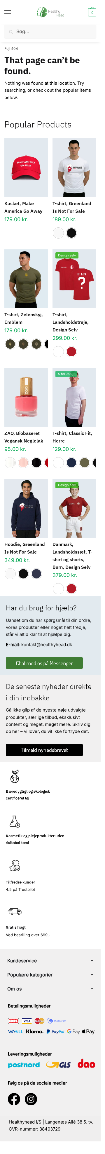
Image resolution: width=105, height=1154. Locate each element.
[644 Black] (36, 463)
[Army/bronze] (23, 344)
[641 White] (10, 463)
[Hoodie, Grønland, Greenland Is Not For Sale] (26, 508)
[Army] (84, 463)
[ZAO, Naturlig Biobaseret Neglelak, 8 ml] (26, 397)
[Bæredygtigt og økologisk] (14, 777)
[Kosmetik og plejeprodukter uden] (14, 821)
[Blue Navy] (71, 463)
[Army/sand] (36, 344)
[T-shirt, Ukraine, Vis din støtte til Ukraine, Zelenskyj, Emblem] (26, 278)
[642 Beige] (23, 463)
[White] (58, 233)
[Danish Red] (71, 352)
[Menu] (13, 12)
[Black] (71, 233)
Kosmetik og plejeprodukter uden (35, 835)
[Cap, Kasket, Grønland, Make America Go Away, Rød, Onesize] (26, 167)
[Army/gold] (10, 344)
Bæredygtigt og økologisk (28, 791)
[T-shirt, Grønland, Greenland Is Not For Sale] (74, 167)
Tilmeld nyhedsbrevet (44, 749)
